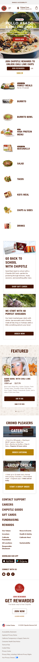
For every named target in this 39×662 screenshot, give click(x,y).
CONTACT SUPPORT (14, 499)
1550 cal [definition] (8, 383)
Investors (5, 534)
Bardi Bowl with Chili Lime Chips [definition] (17, 380)
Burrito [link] (21, 101)
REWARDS (8, 525)
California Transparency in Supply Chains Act (15, 638)
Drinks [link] (21, 225)
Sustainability (25, 543)
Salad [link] (20, 163)
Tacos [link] (20, 179)
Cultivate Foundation (6, 538)
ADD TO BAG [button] (19, 399)
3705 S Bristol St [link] (26, 9)
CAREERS (7, 504)
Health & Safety (26, 534)
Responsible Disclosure (7, 547)
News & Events (25, 531)
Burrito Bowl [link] (25, 116)
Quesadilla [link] (23, 148)
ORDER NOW (19, 39)
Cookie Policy (6, 648)
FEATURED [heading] (19, 351)
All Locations (7, 543)
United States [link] (10, 625)
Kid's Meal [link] (23, 194)
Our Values (6, 531)
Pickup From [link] (24, 7)
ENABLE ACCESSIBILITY (19, 2)
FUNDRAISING (10, 519)
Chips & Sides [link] (25, 210)
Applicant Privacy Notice (9, 635)
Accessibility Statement (9, 632)
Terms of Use (6, 645)
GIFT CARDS (9, 514)
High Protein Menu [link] (24, 133)
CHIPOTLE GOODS (12, 509)
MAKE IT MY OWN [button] (19, 404)
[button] (17, 411)
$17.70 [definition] (17, 383)
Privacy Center (6, 651)
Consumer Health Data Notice (11, 642)
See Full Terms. (20, 49)
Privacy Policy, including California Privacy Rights (17, 654)
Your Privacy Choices (8, 658)
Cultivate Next (25, 537)
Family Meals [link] (24, 85)
